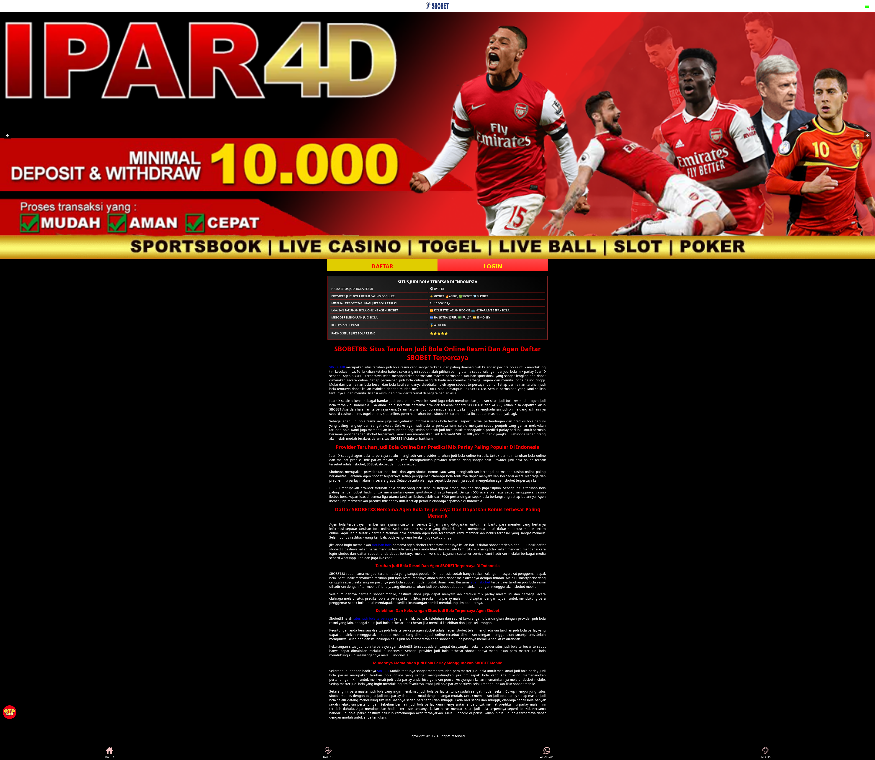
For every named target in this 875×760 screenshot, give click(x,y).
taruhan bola (382, 545)
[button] (7, 135)
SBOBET (383, 671)
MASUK (109, 757)
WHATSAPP (547, 757)
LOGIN (493, 266)
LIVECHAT (765, 757)
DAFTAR (382, 266)
